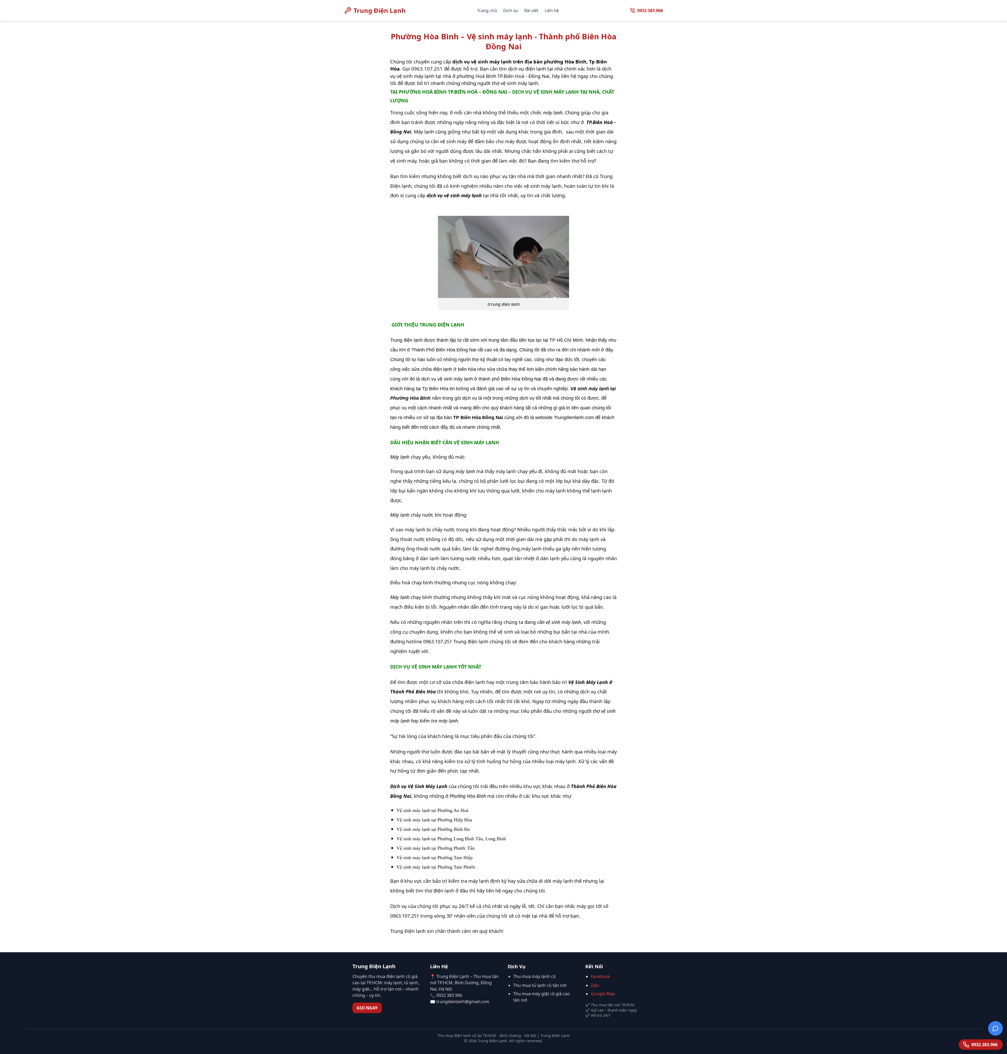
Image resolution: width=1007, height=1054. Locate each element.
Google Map (603, 994)
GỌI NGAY (367, 1008)
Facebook (600, 976)
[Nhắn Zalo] (995, 1025)
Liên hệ (552, 10)
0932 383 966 (650, 10)
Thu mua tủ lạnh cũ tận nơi (539, 985)
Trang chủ (487, 10)
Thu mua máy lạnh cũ (534, 976)
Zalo (595, 985)
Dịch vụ (510, 10)
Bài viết (531, 10)
